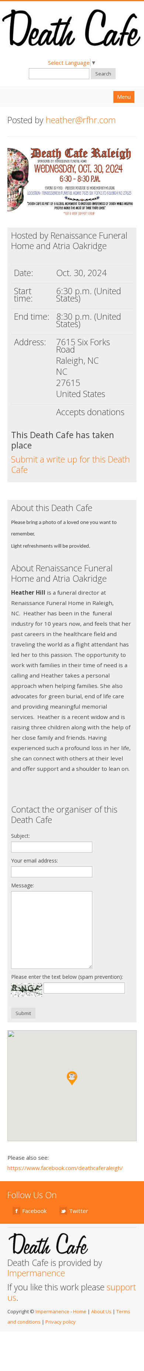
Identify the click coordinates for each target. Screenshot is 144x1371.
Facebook (34, 1210)
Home (79, 1311)
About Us (101, 1311)
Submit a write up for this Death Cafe (70, 464)
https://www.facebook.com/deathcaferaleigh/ (65, 1168)
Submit (23, 1013)
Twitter (78, 1210)
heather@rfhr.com (81, 120)
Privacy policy (60, 1321)
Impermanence (36, 1273)
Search (103, 73)
